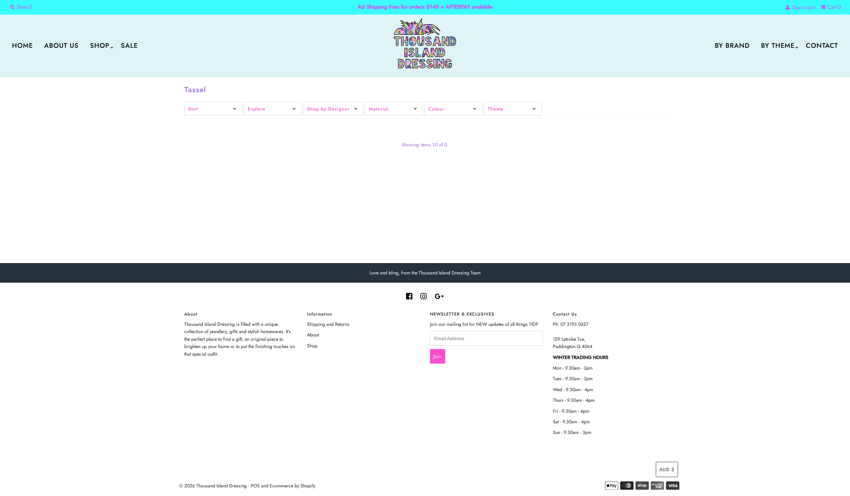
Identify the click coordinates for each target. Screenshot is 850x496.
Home (22, 45)
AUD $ (666, 469)
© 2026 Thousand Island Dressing (213, 485)
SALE (129, 45)
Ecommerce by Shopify (292, 485)
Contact (822, 45)
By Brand (732, 45)
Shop (100, 45)
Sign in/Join (803, 7)
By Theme (778, 45)
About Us (61, 45)
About (313, 334)
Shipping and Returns (328, 324)
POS (255, 485)
